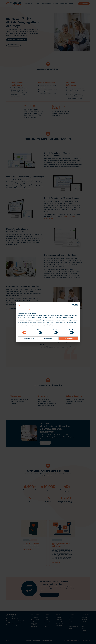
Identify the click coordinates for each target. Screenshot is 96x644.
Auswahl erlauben (48, 338)
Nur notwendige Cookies (28, 338)
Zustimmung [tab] (27, 309)
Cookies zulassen (68, 338)
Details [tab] (48, 309)
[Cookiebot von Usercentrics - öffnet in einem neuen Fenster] (72, 305)
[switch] (40, 332)
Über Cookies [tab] (69, 309)
